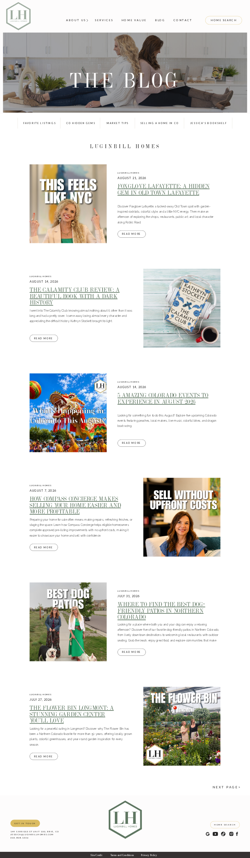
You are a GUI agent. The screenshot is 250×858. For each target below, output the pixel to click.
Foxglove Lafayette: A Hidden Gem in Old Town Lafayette (164, 189)
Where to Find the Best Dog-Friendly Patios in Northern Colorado (161, 610)
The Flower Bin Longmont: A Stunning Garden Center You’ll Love (72, 714)
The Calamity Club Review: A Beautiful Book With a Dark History (74, 296)
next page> (227, 787)
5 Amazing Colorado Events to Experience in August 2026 (163, 398)
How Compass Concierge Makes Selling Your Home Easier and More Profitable (75, 505)
